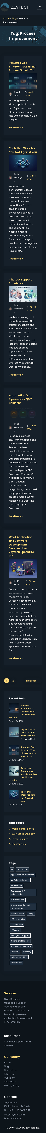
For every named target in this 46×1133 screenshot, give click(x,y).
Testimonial (16, 962)
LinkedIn (8, 1045)
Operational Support (20, 941)
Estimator (9, 1074)
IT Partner (15, 930)
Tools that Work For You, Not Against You (23, 150)
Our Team (9, 1077)
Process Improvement (21, 946)
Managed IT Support (20, 935)
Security (14, 951)
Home (6, 18)
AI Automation (12, 1021)
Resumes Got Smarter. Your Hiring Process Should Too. (22, 66)
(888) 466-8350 (13, 1118)
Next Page (33, 680)
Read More (15, 127)
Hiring (31, 913)
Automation (16, 885)
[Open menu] (39, 7)
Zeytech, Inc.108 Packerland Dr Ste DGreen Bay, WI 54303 (17, 1106)
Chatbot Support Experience (20, 281)
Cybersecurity (17, 913)
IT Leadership (17, 924)
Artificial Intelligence (23, 828)
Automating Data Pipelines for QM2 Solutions (20, 399)
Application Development (22, 875)
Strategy (27, 951)
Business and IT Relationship (18, 893)
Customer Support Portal (17, 1041)
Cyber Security (20, 839)
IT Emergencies (18, 919)
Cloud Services (12, 999)
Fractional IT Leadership (17, 1010)
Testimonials (19, 844)
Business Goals (17, 899)
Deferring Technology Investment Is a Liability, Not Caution (23, 774)
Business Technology (23, 833)
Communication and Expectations (20, 907)
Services (10, 993)
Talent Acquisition (19, 957)
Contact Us (10, 1070)
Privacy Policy (11, 1085)
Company (12, 1057)
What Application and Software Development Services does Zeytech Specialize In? (21, 546)
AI (12, 869)
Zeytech (20, 7)
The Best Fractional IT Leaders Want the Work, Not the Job (22, 711)
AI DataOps (23, 869)
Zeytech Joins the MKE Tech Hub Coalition (28, 732)
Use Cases (10, 1081)
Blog (14, 18)
